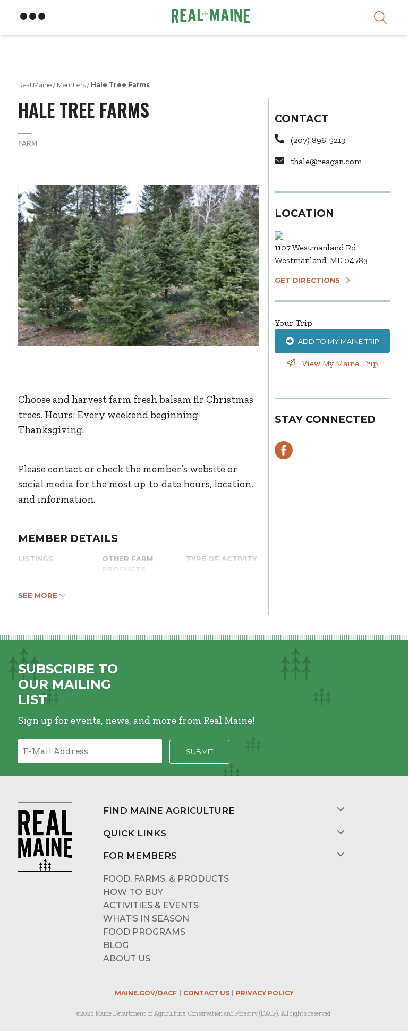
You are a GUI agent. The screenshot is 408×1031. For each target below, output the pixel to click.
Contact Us (206, 993)
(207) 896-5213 (318, 140)
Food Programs (144, 932)
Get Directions (307, 280)
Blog (116, 945)
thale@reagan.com (326, 161)
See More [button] (39, 595)
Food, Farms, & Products (166, 879)
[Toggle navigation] (33, 16)
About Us (126, 958)
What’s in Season (146, 919)
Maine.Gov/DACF (146, 993)
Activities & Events (151, 905)
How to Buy (133, 892)
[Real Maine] (209, 16)
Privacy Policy (265, 993)
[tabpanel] (138, 265)
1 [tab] (138, 371)
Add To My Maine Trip (338, 341)
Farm (27, 143)
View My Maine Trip (339, 363)
